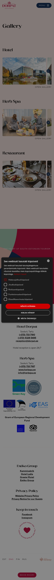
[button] (27, 318)
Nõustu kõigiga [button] (27, 306)
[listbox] (48, 260)
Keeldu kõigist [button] (28, 313)
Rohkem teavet (20, 274)
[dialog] (27, 290)
